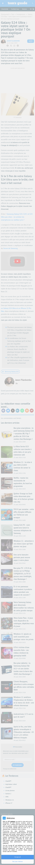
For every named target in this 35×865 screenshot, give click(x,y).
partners (12, 821)
